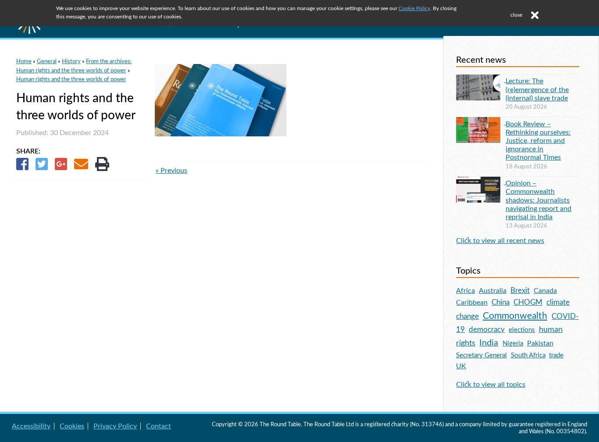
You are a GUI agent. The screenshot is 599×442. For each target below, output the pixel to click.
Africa (465, 290)
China (501, 302)
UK (461, 366)
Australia (492, 290)
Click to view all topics (490, 384)
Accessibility (31, 426)
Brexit (520, 290)
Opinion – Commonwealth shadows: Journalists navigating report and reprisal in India (538, 200)
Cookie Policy (414, 8)
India (488, 343)
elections (522, 330)
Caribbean (472, 302)
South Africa (528, 355)
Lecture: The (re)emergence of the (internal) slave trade (537, 89)
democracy (487, 329)
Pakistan (540, 343)
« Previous (171, 170)
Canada (545, 290)
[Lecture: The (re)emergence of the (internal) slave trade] (481, 79)
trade (556, 355)
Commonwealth (515, 316)
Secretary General (481, 355)
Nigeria (513, 343)
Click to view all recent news (500, 240)
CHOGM (527, 302)
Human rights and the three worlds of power (71, 79)
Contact (158, 426)
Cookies (72, 426)
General (47, 61)
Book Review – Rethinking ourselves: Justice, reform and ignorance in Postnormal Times (538, 141)
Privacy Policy (115, 426)
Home (24, 61)
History (71, 61)
